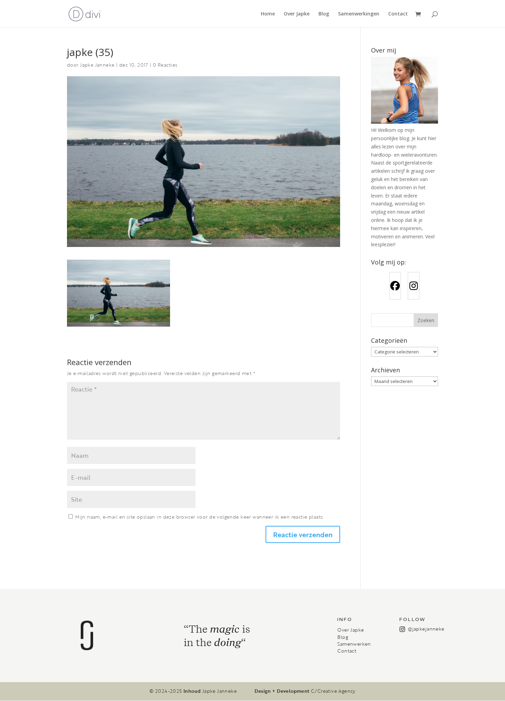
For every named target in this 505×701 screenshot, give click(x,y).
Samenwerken (354, 644)
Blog (323, 14)
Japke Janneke (97, 64)
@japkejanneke (426, 628)
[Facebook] (395, 285)
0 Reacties (165, 64)
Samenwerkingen (358, 14)
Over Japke (297, 14)
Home (268, 14)
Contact (398, 14)
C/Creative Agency (333, 691)
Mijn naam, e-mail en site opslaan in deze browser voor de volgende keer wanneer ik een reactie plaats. (199, 516)
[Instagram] (413, 285)
